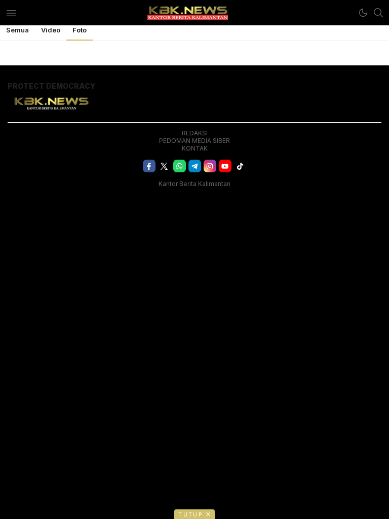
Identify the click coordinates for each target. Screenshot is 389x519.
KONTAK (195, 148)
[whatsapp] (179, 166)
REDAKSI (195, 133)
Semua (17, 30)
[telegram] (194, 166)
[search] (378, 12)
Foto (79, 30)
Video (50, 30)
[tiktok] (240, 166)
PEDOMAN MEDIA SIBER (194, 140)
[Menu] (11, 12)
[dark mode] (363, 12)
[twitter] (164, 166)
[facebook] (149, 166)
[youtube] (225, 166)
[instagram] (210, 166)
